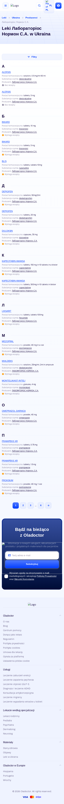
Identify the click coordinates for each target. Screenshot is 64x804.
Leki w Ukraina (10, 757)
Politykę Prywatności (46, 576)
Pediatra (7, 720)
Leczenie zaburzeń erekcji (17, 675)
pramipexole (24, 448)
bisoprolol (23, 129)
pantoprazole (25, 487)
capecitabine (25, 268)
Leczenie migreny (12, 697)
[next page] (48, 505)
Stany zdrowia (10, 748)
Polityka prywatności (13, 643)
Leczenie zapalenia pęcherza (18, 680)
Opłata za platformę (13, 656)
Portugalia (8, 776)
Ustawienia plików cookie (16, 661)
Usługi (6, 669)
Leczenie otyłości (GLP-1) (16, 684)
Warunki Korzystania (24, 579)
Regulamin (8, 639)
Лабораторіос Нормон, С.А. (24, 241)
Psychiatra (8, 725)
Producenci (31, 17)
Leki (4, 17)
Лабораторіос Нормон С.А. (24, 82)
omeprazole (24, 418)
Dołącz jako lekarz (12, 634)
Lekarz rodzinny (11, 716)
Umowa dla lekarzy (13, 652)
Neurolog (8, 733)
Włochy (7, 780)
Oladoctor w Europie (14, 765)
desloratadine (25, 79)
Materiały (8, 742)
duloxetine (23, 238)
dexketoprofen (25, 198)
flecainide (23, 318)
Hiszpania (8, 771)
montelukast (24, 387)
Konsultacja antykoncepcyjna (18, 693)
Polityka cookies (11, 648)
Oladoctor (8, 615)
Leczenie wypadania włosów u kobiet (22, 701)
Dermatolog (9, 729)
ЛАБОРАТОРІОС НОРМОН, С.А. (25, 371)
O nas (6, 621)
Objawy (7, 752)
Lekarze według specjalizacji (18, 710)
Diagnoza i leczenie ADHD (16, 688)
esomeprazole (25, 348)
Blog (5, 626)
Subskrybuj (32, 564)
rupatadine (24, 168)
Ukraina (16, 17)
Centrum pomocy (12, 630)
